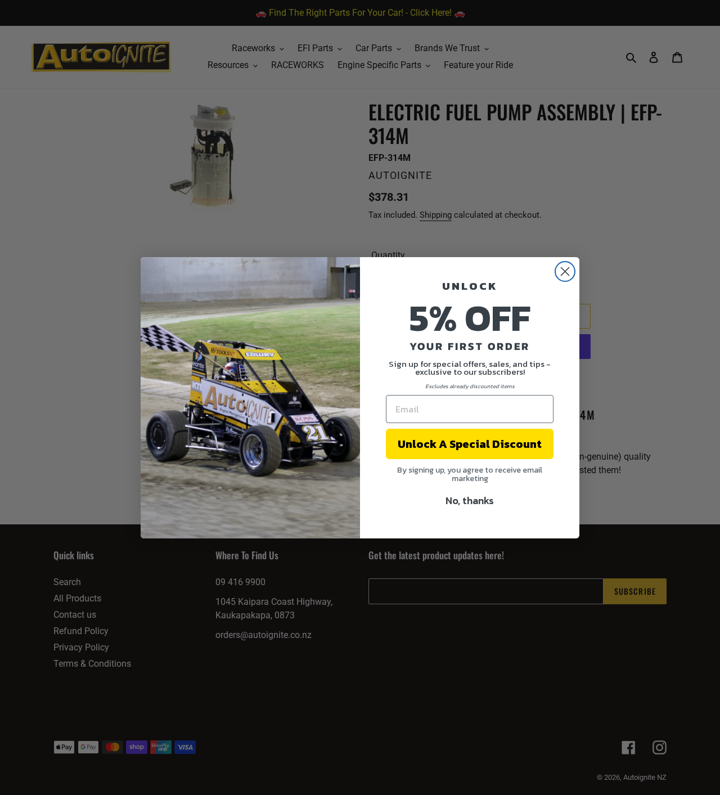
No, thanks (470, 500)
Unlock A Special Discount (470, 443)
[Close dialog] (565, 271)
